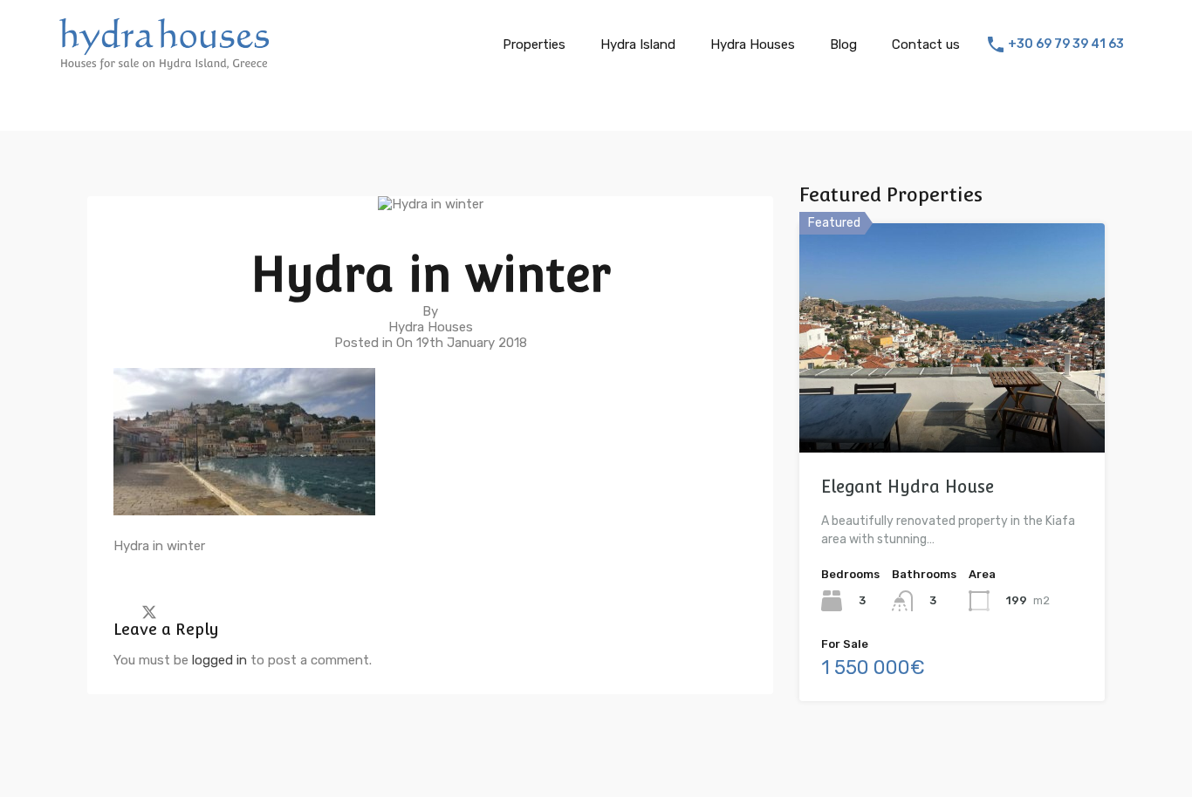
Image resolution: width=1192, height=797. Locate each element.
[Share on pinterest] (210, 611)
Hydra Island (637, 44)
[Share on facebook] (118, 611)
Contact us (926, 44)
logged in (219, 660)
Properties (534, 44)
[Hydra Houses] (164, 64)
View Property (952, 406)
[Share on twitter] (149, 611)
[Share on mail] (180, 611)
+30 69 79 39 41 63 (1066, 44)
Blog (843, 44)
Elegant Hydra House (907, 486)
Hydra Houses (752, 44)
